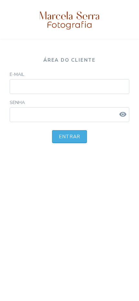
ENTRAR (69, 136)
